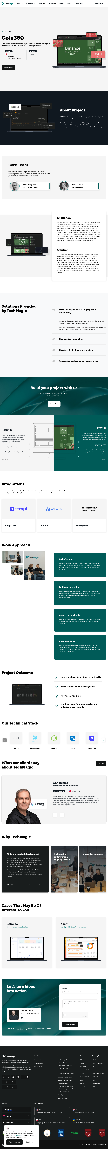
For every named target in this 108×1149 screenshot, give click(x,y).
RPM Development (64, 1071)
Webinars (95, 1087)
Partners (61, 3)
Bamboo (82, 1063)
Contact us (99, 3)
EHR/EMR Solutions (64, 1068)
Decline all (29, 1142)
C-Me (81, 1060)
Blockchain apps (63, 1083)
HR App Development (63, 1098)
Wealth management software (67, 1089)
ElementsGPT (83, 1073)
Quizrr (81, 1080)
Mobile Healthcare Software (66, 1073)
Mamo (82, 1083)
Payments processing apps (66, 1086)
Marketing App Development (65, 1095)
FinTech (31, 54)
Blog (94, 1080)
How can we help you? (69, 998)
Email (64, 988)
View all (101, 763)
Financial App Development (64, 1080)
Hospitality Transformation (64, 1077)
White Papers (96, 1083)
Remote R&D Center (98, 1073)
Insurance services (64, 1091)
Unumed (82, 1087)
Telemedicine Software (65, 1063)
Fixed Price (95, 1076)
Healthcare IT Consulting (65, 1065)
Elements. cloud (84, 1070)
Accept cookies (14, 1142)
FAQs (94, 1066)
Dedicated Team (97, 1070)
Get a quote (8, 67)
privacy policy (20, 1135)
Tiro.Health (83, 1066)
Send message (70, 1024)
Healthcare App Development (65, 1060)
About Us (95, 1060)
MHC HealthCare (84, 1076)
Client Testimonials (98, 1063)
